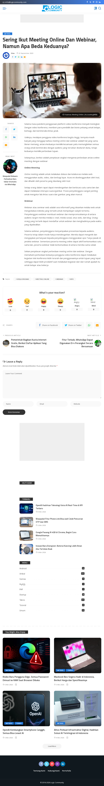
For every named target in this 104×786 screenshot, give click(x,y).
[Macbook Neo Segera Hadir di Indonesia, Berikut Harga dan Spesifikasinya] (77, 655)
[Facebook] (87, 2)
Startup (23, 595)
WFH (72, 279)
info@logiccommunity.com (15, 2)
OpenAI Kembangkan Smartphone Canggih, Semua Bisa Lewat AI (24, 731)
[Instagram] (96, 2)
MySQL (23, 584)
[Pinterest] (93, 2)
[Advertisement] (52, 18)
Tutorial (23, 605)
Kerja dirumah (23, 279)
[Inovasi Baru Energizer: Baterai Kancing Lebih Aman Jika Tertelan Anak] (26, 549)
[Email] (24, 57)
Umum (22, 610)
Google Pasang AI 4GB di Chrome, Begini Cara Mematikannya (56, 534)
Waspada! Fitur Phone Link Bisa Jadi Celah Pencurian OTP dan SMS (59, 520)
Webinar (59, 279)
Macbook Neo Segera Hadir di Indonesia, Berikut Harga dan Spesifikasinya (74, 678)
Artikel (7, 34)
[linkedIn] (21, 57)
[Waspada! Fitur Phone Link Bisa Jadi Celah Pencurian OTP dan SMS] (26, 522)
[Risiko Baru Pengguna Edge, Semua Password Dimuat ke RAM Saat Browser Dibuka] (26, 655)
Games (23, 579)
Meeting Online (42, 279)
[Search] (99, 8)
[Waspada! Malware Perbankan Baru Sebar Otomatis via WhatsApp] (10, 166)
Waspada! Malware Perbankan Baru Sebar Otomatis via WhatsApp (10, 180)
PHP (21, 589)
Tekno (22, 600)
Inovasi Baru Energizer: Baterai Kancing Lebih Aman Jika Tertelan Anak (59, 547)
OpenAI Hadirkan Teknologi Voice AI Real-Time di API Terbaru (59, 507)
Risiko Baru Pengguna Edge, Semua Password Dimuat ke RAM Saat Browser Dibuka (25, 678)
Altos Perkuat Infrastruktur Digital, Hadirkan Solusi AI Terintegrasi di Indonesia (76, 731)
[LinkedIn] (99, 2)
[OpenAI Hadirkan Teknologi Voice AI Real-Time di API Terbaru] (26, 508)
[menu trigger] (5, 8)
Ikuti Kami (27, 483)
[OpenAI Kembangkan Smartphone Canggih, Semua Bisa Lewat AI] (26, 708)
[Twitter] (90, 2)
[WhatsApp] (18, 57)
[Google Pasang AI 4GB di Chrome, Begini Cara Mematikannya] (26, 535)
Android (23, 568)
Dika (12, 53)
